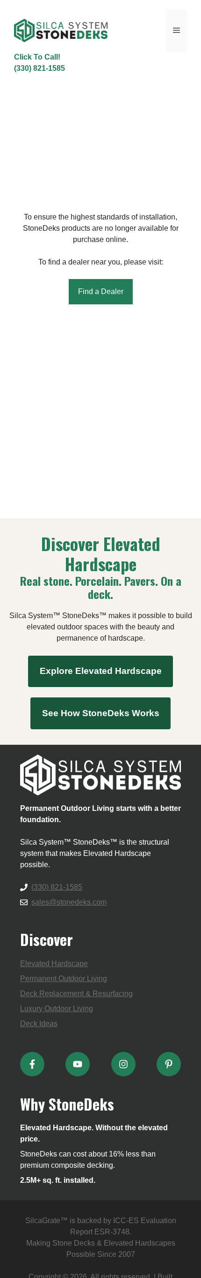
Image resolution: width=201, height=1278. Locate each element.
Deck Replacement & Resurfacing (76, 994)
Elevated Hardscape (54, 964)
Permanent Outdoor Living (63, 979)
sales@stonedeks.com (69, 902)
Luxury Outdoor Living (56, 1009)
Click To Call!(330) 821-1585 (39, 62)
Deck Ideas (38, 1024)
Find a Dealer (100, 291)
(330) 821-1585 (56, 887)
